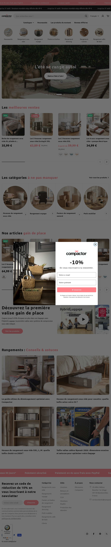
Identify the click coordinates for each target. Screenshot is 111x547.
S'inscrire (76, 290)
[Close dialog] (95, 244)
